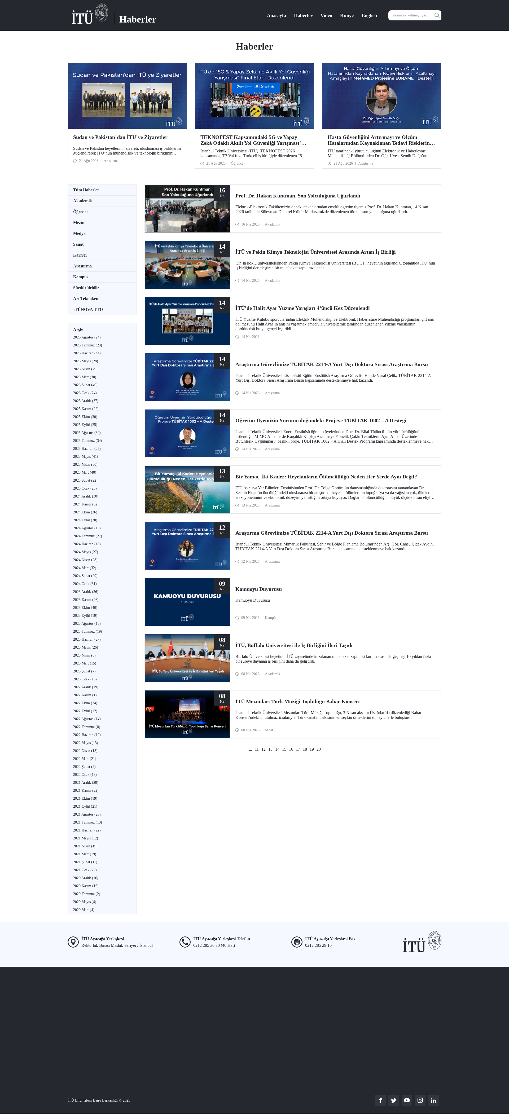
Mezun (79, 222)
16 (291, 749)
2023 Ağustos (87, 624)
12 (263, 749)
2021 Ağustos (87, 814)
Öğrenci (80, 211)
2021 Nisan (85, 846)
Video (326, 15)
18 (305, 749)
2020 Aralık (85, 878)
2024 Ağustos (87, 528)
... (250, 749)
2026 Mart (84, 377)
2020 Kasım (86, 886)
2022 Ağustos (87, 719)
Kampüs (80, 277)
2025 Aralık (85, 401)
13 (270, 749)
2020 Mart (83, 910)
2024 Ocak (85, 584)
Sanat (78, 244)
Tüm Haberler (86, 190)
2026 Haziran (87, 353)
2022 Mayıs (85, 743)
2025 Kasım (86, 409)
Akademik (82, 201)
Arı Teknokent (86, 298)
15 (284, 749)
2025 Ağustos (87, 433)
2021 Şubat (85, 862)
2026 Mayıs (85, 361)
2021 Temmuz (87, 822)
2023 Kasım (86, 600)
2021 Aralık (85, 783)
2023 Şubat (84, 671)
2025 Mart (84, 472)
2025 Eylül (85, 425)
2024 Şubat (85, 576)
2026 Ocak (85, 393)
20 (319, 749)
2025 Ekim (85, 417)
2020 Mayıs (84, 902)
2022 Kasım (86, 695)
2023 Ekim (85, 608)
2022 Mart (84, 759)
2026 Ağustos (87, 337)
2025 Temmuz (87, 441)
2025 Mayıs (85, 457)
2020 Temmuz (86, 894)
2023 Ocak (85, 679)
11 (257, 749)
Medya (79, 233)
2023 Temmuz (87, 631)
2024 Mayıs (85, 552)
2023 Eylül (85, 616)
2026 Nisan (85, 369)
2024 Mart (84, 568)
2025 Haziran (87, 449)
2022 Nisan (85, 751)
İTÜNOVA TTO (88, 309)
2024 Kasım (86, 504)
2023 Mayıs (85, 647)
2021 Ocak (85, 870)
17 (298, 749)
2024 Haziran (87, 544)
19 (312, 749)
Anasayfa (276, 15)
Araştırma (82, 266)
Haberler (303, 15)
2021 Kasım (86, 791)
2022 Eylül (85, 711)
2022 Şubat (84, 767)
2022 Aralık (85, 687)
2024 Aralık (85, 496)
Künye (347, 15)
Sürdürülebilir (86, 287)
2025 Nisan (85, 464)
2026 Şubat (85, 385)
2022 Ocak (85, 775)
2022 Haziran (87, 735)
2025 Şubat (85, 480)
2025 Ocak (85, 488)
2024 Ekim (85, 512)
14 (277, 749)
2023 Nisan (84, 655)
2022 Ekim (85, 703)
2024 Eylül (85, 520)
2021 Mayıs (85, 838)
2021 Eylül (85, 806)
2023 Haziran (87, 639)
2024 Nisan (85, 560)
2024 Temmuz (87, 536)
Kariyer (80, 255)
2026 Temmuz (87, 345)
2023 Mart (84, 663)
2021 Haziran (87, 830)
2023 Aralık (85, 592)
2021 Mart (84, 854)
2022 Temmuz (86, 727)
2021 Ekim (85, 798)
